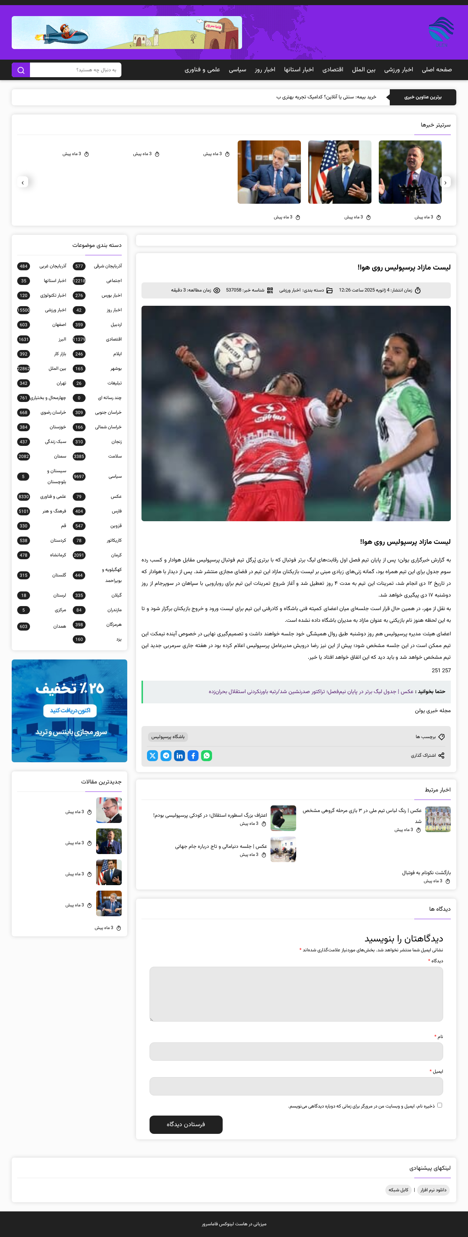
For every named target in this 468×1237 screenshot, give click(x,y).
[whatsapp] (206, 755)
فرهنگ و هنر (42, 511)
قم (43, 526)
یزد (98, 639)
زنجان (98, 441)
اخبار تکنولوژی (43, 295)
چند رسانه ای (100, 398)
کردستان (43, 540)
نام (438, 1037)
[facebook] (193, 755)
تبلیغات (99, 383)
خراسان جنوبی (98, 412)
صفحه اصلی (437, 70)
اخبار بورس (98, 295)
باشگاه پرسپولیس (168, 737)
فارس (98, 511)
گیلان (98, 595)
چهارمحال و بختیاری (43, 398)
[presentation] (445, 181)
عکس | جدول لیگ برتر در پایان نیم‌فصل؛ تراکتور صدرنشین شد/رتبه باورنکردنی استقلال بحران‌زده (311, 692)
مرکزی (44, 610)
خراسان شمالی (98, 427)
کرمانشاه (43, 555)
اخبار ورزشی (398, 70)
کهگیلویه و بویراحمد (98, 575)
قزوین (98, 526)
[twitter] (152, 755)
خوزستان (43, 427)
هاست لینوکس (233, 1224)
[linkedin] (179, 755)
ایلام (98, 354)
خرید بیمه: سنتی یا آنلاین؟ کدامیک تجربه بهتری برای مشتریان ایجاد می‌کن (303, 97)
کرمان (98, 555)
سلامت (98, 456)
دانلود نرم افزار (433, 1190)
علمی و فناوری (202, 70)
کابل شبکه (398, 1190)
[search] (21, 70)
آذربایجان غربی (43, 266)
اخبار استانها (299, 70)
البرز (42, 339)
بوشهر (98, 368)
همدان (43, 626)
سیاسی (237, 70)
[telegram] (166, 755)
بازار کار (43, 354)
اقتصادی (332, 70)
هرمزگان (98, 624)
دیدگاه (435, 961)
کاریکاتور (99, 540)
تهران (43, 383)
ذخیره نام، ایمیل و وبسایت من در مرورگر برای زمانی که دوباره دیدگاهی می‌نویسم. (361, 1106)
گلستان (43, 575)
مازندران (99, 610)
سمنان (42, 456)
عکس (99, 496)
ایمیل (436, 1071)
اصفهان (43, 324)
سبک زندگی (43, 441)
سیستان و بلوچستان (44, 476)
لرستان (43, 595)
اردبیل (98, 324)
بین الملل (363, 70)
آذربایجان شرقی (98, 266)
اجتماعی (97, 281)
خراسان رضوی (43, 412)
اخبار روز (265, 70)
